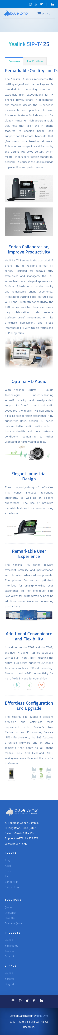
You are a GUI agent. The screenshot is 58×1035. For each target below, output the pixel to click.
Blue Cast (11, 918)
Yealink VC (11, 945)
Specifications (34, 61)
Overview (14, 61)
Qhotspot (10, 912)
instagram (30, 4)
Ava (7, 876)
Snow (8, 871)
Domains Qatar (14, 923)
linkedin (52, 4)
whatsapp (36, 4)
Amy (7, 860)
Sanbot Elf (11, 881)
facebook (46, 4)
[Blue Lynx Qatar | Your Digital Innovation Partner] (16, 13)
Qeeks (8, 907)
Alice (8, 865)
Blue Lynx (42, 1015)
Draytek (10, 956)
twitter (41, 4)
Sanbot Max (12, 887)
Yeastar (9, 951)
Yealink (9, 940)
